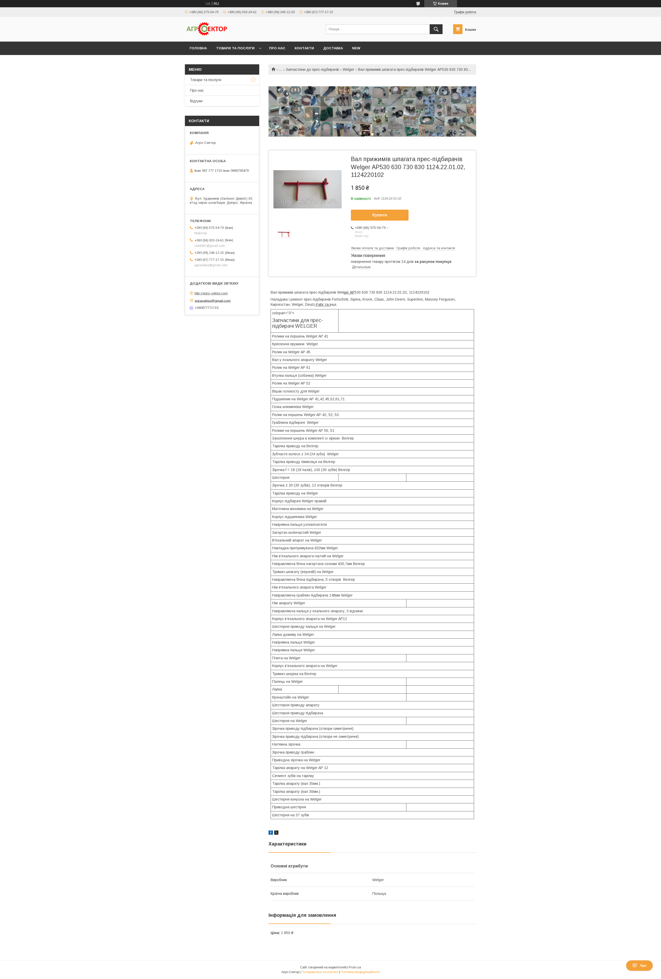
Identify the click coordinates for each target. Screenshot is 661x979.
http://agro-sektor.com (211, 293)
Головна (198, 48)
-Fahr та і (322, 304)
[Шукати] (436, 29)
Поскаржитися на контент (319, 972)
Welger (348, 69)
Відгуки (196, 101)
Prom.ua (355, 967)
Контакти (304, 48)
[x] (276, 833)
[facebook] (271, 833)
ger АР (349, 292)
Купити (379, 215)
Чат (643, 966)
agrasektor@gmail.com (213, 300)
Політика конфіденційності (360, 972)
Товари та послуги (235, 48)
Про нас (277, 48)
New (356, 48)
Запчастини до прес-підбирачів (312, 69)
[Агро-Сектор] (207, 35)
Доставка (333, 48)
